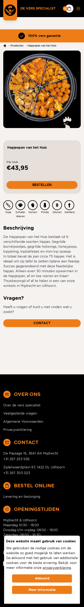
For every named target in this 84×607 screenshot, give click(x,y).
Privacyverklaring (17, 430)
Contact (42, 323)
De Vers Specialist (38, 8)
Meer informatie (42, 590)
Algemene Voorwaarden (23, 421)
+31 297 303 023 (16, 473)
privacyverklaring (57, 568)
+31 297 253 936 (16, 459)
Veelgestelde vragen (20, 413)
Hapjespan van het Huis (42, 45)
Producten (17, 45)
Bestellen (42, 185)
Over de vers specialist (21, 405)
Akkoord (42, 578)
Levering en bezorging (21, 497)
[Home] (5, 45)
